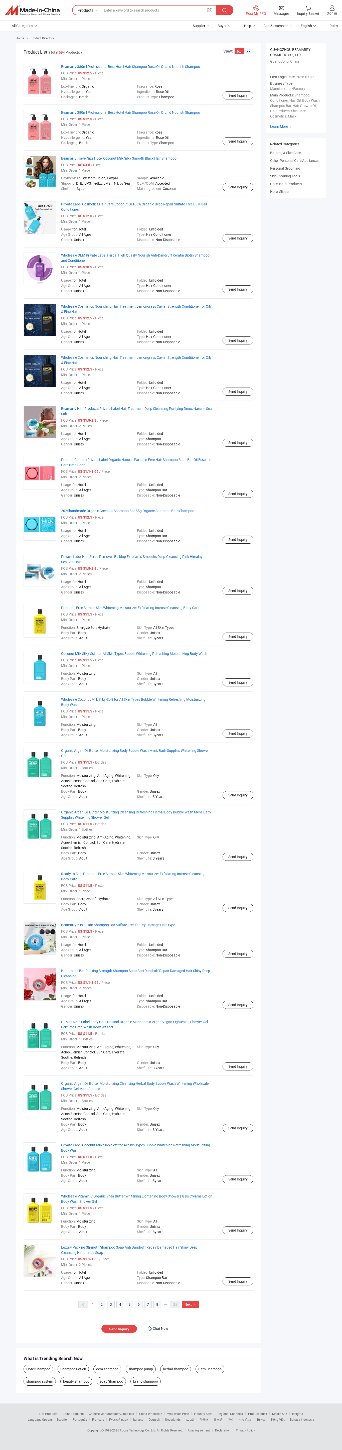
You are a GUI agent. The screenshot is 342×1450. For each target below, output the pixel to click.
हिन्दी (230, 1419)
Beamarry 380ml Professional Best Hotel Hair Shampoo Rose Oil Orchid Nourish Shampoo (130, 66)
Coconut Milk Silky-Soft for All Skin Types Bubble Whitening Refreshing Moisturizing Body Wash (134, 653)
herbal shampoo (175, 1369)
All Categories (22, 25)
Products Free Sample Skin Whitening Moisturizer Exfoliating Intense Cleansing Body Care (130, 607)
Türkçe (261, 1419)
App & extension (275, 25)
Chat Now (160, 1328)
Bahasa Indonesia (302, 1419)
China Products (73, 1414)
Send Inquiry (238, 95)
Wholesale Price (178, 1414)
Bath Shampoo (210, 1369)
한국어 (203, 1419)
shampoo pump (140, 1369)
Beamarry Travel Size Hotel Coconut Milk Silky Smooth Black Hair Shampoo (119, 158)
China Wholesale (150, 1414)
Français (98, 1419)
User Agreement (199, 1430)
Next (191, 1304)
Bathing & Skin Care (285, 152)
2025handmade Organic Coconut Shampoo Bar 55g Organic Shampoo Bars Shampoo (127, 510)
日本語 (218, 1419)
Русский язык (118, 1419)
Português (80, 1419)
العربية (190, 1419)
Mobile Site (279, 1414)
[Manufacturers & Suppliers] (32, 10)
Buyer (222, 25)
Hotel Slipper (280, 191)
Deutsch (154, 1419)
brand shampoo (145, 1381)
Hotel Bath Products (286, 183)
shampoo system (39, 1381)
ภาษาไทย (245, 1419)
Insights (297, 1414)
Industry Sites (203, 1414)
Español (62, 1419)
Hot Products (48, 1414)
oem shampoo (107, 1369)
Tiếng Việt (278, 1419)
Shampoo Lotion (73, 1369)
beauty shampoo (76, 1381)
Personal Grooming (285, 168)
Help (247, 25)
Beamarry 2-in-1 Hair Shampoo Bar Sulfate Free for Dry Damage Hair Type (118, 924)
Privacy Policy (245, 1430)
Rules (333, 25)
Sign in (332, 13)
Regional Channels (230, 1414)
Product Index (257, 1414)
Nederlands (173, 1419)
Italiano (138, 1419)
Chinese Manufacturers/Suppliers (111, 1414)
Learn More (281, 126)
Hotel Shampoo (38, 1369)
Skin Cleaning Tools (285, 176)
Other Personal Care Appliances (294, 160)
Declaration (223, 1430)
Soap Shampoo (111, 1381)
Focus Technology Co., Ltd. (138, 1430)
